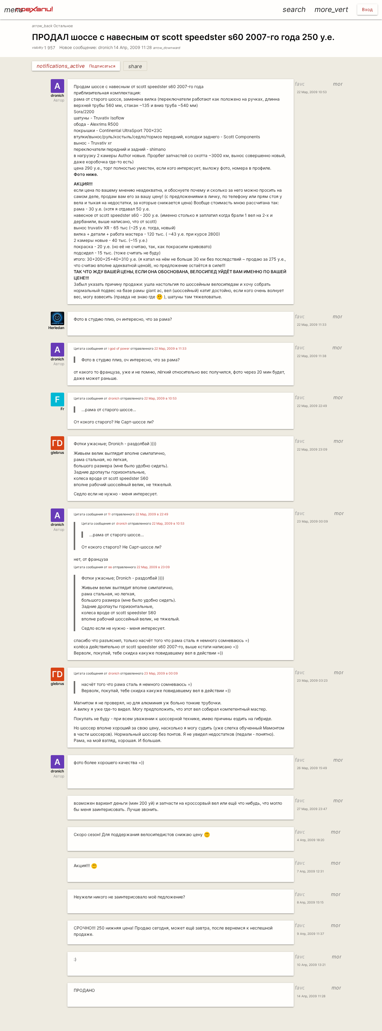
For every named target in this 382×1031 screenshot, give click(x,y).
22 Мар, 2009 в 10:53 (160, 398)
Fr (62, 409)
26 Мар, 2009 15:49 (312, 768)
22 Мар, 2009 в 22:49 (151, 514)
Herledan (56, 327)
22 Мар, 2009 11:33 (311, 325)
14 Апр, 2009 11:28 (147, 47)
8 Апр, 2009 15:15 (310, 902)
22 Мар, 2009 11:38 (311, 356)
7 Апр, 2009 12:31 (310, 871)
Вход (367, 9)
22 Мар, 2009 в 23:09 (153, 567)
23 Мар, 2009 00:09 (312, 521)
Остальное (52, 26)
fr (109, 514)
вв (110, 567)
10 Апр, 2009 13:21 (311, 965)
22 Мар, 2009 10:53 (312, 92)
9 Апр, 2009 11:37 (310, 934)
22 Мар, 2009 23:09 (312, 449)
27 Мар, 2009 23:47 (312, 809)
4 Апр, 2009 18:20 (310, 840)
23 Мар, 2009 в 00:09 (161, 673)
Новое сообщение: (78, 47)
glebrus (57, 452)
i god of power (119, 349)
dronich (105, 47)
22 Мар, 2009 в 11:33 (170, 349)
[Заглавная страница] (34, 4)
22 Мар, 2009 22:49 (312, 406)
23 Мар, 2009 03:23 (312, 681)
